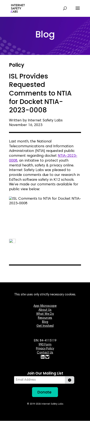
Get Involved (45, 326)
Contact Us (45, 352)
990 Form (45, 344)
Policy (16, 64)
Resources (45, 318)
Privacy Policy (45, 348)
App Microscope (45, 306)
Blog (45, 322)
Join (69, 380)
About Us (45, 310)
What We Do (45, 314)
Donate (44, 392)
